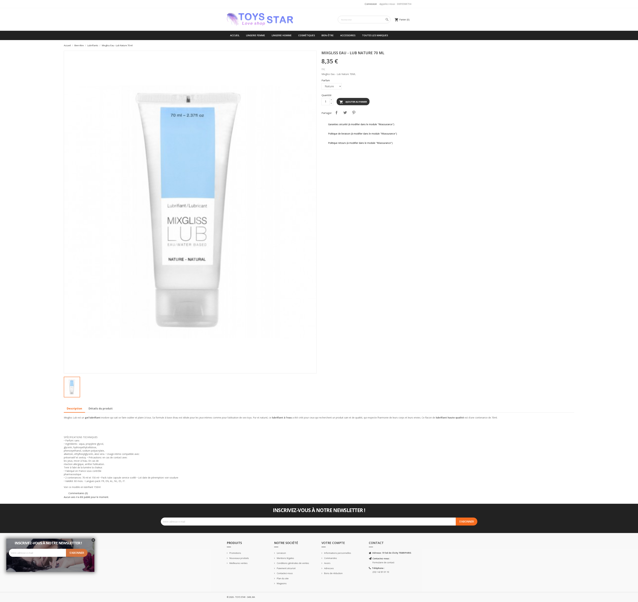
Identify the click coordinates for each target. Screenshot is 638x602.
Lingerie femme (255, 35)
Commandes (330, 558)
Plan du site (282, 578)
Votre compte (333, 543)
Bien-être (327, 35)
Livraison (281, 552)
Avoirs (327, 563)
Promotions (235, 552)
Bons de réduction (333, 573)
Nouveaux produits (239, 558)
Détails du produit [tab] (101, 408)
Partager (336, 112)
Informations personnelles (337, 552)
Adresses (329, 568)
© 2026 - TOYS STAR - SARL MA (241, 597)
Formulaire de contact (383, 562)
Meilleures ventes (238, 563)
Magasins (281, 583)
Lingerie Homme (282, 35)
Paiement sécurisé (286, 568)
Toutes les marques (375, 35)
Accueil (234, 35)
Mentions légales (285, 558)
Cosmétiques (306, 35)
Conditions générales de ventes (292, 563)
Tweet (345, 112)
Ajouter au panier (353, 102)
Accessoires (347, 35)
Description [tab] (74, 408)
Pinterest (353, 112)
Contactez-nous (284, 573)
